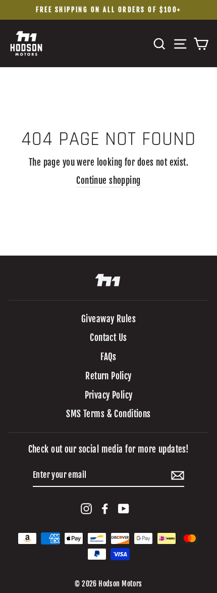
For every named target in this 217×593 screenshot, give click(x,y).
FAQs (108, 357)
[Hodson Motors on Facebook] (105, 508)
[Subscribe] (177, 475)
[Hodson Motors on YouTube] (123, 508)
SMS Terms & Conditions (108, 414)
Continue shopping (108, 180)
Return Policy (108, 376)
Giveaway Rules (108, 319)
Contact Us (108, 337)
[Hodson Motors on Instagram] (86, 508)
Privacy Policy (109, 395)
